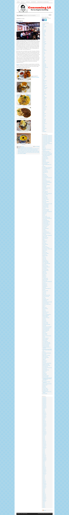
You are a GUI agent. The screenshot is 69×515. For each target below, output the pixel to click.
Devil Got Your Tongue (45, 290)
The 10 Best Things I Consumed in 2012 (47, 281)
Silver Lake (44, 105)
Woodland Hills (44, 131)
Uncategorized (44, 113)
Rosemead (44, 96)
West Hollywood (44, 123)
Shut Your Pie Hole (45, 334)
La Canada (44, 71)
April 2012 (44, 492)
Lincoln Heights (44, 76)
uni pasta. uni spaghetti (23, 153)
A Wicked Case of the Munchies (46, 221)
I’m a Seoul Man (44, 227)
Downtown (22, 146)
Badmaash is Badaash (45, 255)
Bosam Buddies (44, 186)
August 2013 (44, 474)
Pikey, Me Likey (44, 264)
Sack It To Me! (44, 358)
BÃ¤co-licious (44, 332)
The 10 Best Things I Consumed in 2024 (47, 136)
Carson (43, 36)
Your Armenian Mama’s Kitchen (46, 263)
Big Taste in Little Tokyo (45, 269)
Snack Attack (44, 282)
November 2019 (44, 406)
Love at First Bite (45, 230)
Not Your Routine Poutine (46, 228)
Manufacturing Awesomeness (46, 151)
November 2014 (44, 458)
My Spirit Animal (45, 144)
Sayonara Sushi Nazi (45, 331)
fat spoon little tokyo (35, 148)
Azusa (43, 27)
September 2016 (44, 433)
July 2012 (44, 489)
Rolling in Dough (45, 307)
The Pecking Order (45, 219)
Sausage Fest (44, 372)
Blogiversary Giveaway (45, 265)
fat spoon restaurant (30, 149)
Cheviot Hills (44, 41)
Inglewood (44, 69)
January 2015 (44, 456)
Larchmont (44, 75)
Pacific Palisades (44, 88)
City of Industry (44, 43)
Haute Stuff (44, 289)
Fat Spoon (17, 64)
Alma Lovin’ (44, 256)
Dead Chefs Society (45, 252)
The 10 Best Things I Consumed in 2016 (47, 177)
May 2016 (44, 438)
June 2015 (44, 450)
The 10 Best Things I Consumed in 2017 (47, 167)
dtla (18, 148)
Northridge (44, 86)
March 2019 (44, 411)
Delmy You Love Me (45, 238)
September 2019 (44, 407)
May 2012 (44, 491)
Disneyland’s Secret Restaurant (46, 184)
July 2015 (44, 449)
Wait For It (44, 306)
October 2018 (44, 415)
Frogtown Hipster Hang (45, 176)
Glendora (44, 62)
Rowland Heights (45, 97)
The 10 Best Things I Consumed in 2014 (47, 211)
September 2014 (44, 459)
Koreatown (44, 70)
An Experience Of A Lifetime (46, 317)
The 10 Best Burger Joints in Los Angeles (47, 203)
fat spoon (25, 148)
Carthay (43, 37)
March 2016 (44, 440)
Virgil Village (44, 119)
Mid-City (44, 84)
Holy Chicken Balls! (45, 393)
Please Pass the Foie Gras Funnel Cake (47, 182)
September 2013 (44, 473)
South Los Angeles (45, 106)
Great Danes (44, 166)
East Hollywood (44, 50)
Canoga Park (44, 35)
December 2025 (44, 397)
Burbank (44, 33)
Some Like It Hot (45, 185)
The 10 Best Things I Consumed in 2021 (47, 140)
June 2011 (44, 503)
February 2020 (44, 404)
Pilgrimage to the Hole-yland (46, 364)
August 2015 (44, 448)
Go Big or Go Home (45, 226)
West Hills (44, 122)
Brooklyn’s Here (44, 174)
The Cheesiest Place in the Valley (46, 295)
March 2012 (44, 493)
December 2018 (44, 413)
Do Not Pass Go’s (45, 254)
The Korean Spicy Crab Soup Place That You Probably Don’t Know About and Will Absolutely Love (47, 378)
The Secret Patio (44, 202)
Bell (43, 28)
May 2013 (44, 477)
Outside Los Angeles (45, 87)
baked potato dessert (23, 147)
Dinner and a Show (45, 340)
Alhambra (44, 24)
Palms (43, 89)
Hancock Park (44, 63)
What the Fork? (44, 271)
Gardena (44, 59)
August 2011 (44, 501)
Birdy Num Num (45, 272)
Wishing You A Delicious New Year (47, 335)
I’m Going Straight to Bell (46, 220)
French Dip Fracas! (45, 368)
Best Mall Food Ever (45, 283)
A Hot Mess (44, 245)
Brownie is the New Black (46, 201)
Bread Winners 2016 (45, 183)
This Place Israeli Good (45, 157)
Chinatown (44, 42)
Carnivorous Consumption (46, 199)
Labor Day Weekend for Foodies (46, 217)
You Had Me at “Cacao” (45, 390)
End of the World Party (45, 308)
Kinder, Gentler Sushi (45, 191)
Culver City (44, 44)
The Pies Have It (44, 213)
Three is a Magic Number (45, 262)
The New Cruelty (45, 169)
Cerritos (43, 40)
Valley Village (44, 115)
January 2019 (44, 412)
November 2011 (44, 498)
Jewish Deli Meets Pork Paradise (46, 324)
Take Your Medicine (45, 333)
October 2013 (44, 472)
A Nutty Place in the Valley (46, 209)
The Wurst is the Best (45, 388)
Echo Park (44, 52)
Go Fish (44, 173)
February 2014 (44, 467)
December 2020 (44, 403)
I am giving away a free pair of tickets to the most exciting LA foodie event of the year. (47, 350)
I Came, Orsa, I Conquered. (46, 210)
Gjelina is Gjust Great (45, 356)
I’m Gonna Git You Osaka (46, 225)
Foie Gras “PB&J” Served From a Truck (47, 367)
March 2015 (44, 454)
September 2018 (44, 416)
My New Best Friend (45, 163)
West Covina (44, 121)
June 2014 (44, 463)
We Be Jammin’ (44, 234)
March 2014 (44, 466)
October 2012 (44, 485)
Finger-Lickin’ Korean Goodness (46, 365)
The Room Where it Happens (46, 162)
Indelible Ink (44, 351)
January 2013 (44, 482)
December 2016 (44, 431)
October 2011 (44, 499)
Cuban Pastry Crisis (45, 313)
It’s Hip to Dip (44, 298)
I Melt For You (44, 292)
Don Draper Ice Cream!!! (45, 389)
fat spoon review (35, 149)
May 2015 (44, 451)
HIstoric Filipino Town (45, 67)
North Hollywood (45, 85)
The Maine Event (45, 373)
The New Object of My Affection (46, 342)
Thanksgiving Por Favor (45, 237)
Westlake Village (44, 128)
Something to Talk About (45, 158)
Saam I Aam (44, 305)
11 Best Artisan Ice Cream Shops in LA (47, 218)
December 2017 (44, 423)
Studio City (44, 107)
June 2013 (44, 476)
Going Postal (44, 318)
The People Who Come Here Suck (46, 343)
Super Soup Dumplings (45, 339)
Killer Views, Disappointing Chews (47, 314)
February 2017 (44, 429)
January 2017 (44, 430)
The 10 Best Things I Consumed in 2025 (47, 135)
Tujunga (43, 112)
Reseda (43, 95)
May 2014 (44, 464)
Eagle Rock (44, 49)
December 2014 (44, 457)
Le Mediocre (44, 229)
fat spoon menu (25, 149)
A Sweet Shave (44, 291)
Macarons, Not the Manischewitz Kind (47, 383)
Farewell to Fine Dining (45, 279)
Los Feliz (44, 78)
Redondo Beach (44, 94)
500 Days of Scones (45, 280)
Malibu (43, 79)
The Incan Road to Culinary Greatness (47, 363)
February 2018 (44, 421)
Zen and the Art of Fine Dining (46, 142)
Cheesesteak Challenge (45, 316)
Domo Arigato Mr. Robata (46, 357)
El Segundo (44, 53)
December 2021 (44, 402)
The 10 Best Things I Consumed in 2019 (47, 143)
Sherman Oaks (44, 103)
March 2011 (44, 507)
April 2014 (44, 465)
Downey (44, 45)
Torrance (44, 111)
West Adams (44, 120)
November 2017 (44, 424)
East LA (44, 51)
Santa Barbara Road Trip (45, 261)
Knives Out (44, 145)
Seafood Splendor (45, 374)
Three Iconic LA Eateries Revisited (46, 304)
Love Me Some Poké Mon (46, 204)
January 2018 (44, 422)
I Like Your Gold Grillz (45, 194)
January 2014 (44, 468)
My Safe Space (44, 195)
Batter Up (44, 239)
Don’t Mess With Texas (45, 322)
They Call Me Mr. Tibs (45, 366)
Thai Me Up (44, 309)
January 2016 (44, 442)
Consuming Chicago (45, 156)
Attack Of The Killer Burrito (46, 330)
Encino (43, 54)
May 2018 (44, 419)
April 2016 (44, 439)
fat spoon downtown (29, 148)
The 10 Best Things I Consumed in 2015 (47, 193)
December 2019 (44, 405)
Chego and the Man (45, 260)
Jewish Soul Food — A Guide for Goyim (47, 248)
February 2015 (44, 455)
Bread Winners (44, 387)
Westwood (44, 129)
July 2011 (44, 502)
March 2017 (44, 428)
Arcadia (43, 25)
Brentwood (44, 32)
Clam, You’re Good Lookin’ (46, 296)
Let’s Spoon (19, 21)
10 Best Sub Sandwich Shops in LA (47, 288)
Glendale (44, 61)
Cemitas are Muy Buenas (45, 376)
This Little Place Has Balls (46, 375)
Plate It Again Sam (45, 273)
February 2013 (44, 481)
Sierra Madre (44, 104)
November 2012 (44, 484)
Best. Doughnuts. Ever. (45, 192)
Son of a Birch (44, 200)
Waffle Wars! (44, 359)
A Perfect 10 (44, 190)
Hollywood (44, 68)
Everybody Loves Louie (45, 323)
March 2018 (44, 420)
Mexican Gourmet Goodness (46, 344)
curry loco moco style (29, 147)
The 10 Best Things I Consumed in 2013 (47, 235)
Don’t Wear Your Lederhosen (46, 247)
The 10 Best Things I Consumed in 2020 (47, 141)
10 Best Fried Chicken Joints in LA (47, 152)
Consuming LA (18, 513)
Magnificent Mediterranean (46, 315)
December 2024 (44, 398)
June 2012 (44, 490)
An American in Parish (45, 278)
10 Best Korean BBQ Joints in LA (46, 168)
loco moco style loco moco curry (31, 152)
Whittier (43, 130)
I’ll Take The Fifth (45, 300)
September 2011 (44, 500)
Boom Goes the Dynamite (45, 253)
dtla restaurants (21, 148)
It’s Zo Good (44, 208)
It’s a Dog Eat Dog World (45, 270)
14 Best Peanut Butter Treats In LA (47, 327)
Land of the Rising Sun (45, 244)
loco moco (25, 152)
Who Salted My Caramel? (45, 299)
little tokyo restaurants (21, 152)
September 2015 (44, 447)
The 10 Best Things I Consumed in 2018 (47, 153)
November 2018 (44, 414)
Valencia (44, 114)
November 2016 (44, 432)
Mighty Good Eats (45, 236)
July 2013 (44, 475)
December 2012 (44, 483)
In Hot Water (44, 274)
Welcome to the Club (45, 246)
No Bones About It (45, 175)
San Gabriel (44, 98)
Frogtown (44, 58)
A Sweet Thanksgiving (45, 341)
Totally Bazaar (44, 287)
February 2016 (44, 441)
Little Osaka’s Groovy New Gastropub (47, 326)
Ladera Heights (44, 72)
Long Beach (44, 77)
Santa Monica (44, 102)
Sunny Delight (44, 325)
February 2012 (44, 494)
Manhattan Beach (45, 80)
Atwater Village (44, 26)
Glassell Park (44, 60)
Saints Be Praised (45, 212)
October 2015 (44, 446)
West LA (44, 124)
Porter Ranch (44, 93)
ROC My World (44, 243)
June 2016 (44, 437)
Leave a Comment (37, 146)
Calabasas (44, 34)
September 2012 (44, 486)
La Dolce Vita (44, 178)
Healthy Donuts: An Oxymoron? (46, 355)
